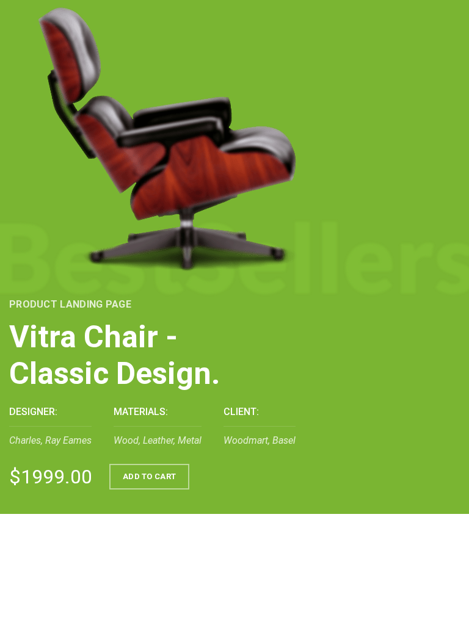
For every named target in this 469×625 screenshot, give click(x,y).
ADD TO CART (149, 476)
